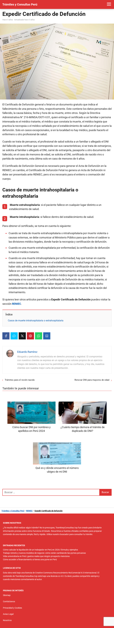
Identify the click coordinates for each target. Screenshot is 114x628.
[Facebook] (6, 335)
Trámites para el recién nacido (20, 380)
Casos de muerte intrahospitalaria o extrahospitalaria (35, 320)
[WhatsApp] (38, 335)
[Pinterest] (30, 335)
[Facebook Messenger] (14, 335)
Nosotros (7, 620)
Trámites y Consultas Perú (19, 4)
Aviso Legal (8, 614)
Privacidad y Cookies (12, 608)
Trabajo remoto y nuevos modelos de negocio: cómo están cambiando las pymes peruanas (44, 553)
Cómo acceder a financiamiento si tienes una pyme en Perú (30, 559)
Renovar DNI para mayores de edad (92, 380)
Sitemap (7, 595)
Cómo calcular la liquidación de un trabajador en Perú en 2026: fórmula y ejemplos (40, 550)
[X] (22, 335)
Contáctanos (9, 601)
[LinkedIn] (46, 335)
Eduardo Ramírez (27, 351)
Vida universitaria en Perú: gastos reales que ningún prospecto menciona (36, 556)
